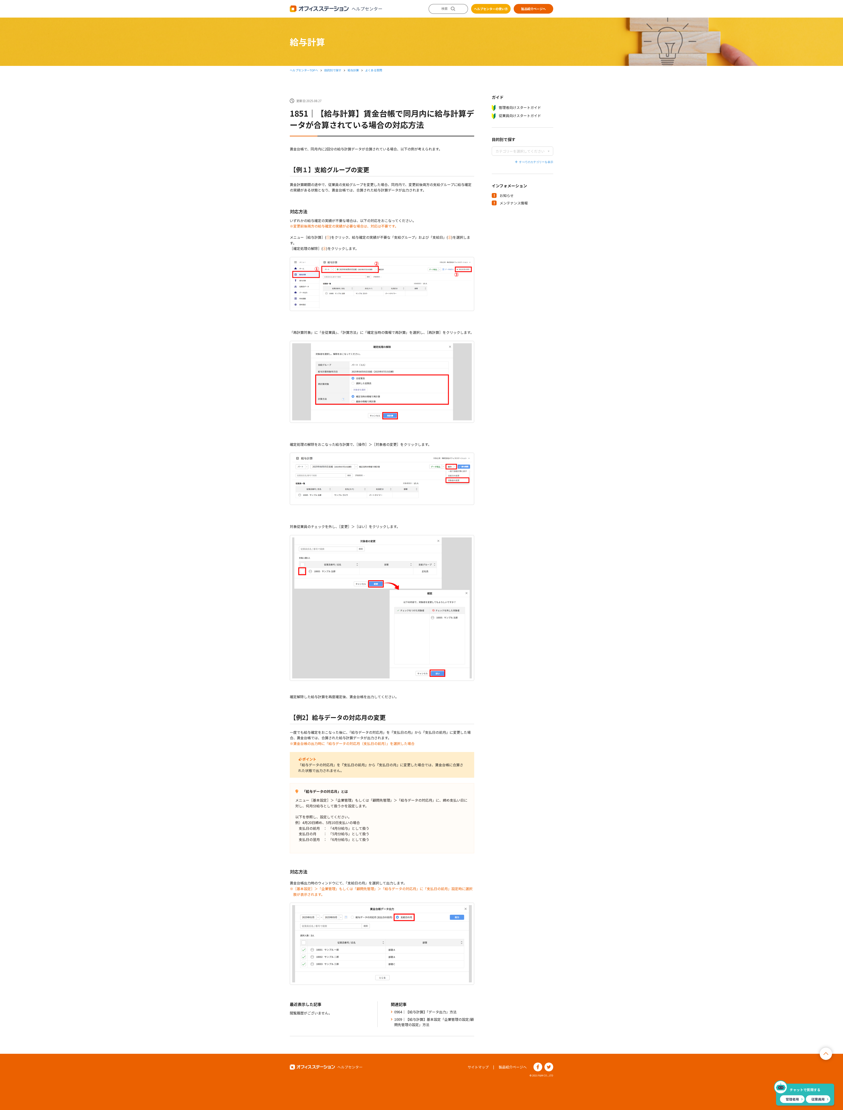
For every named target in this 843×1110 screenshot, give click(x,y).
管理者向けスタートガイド (520, 107)
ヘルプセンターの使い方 (491, 9)
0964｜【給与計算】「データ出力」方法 (425, 1011)
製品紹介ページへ (533, 9)
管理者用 (792, 1099)
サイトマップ (478, 1067)
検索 (444, 8)
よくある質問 (373, 70)
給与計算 (353, 70)
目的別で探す (332, 70)
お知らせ (507, 195)
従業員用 (818, 1099)
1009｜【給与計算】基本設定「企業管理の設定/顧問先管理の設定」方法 (434, 1022)
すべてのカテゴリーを (533, 162)
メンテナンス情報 (514, 203)
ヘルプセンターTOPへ (304, 70)
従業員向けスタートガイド (520, 115)
